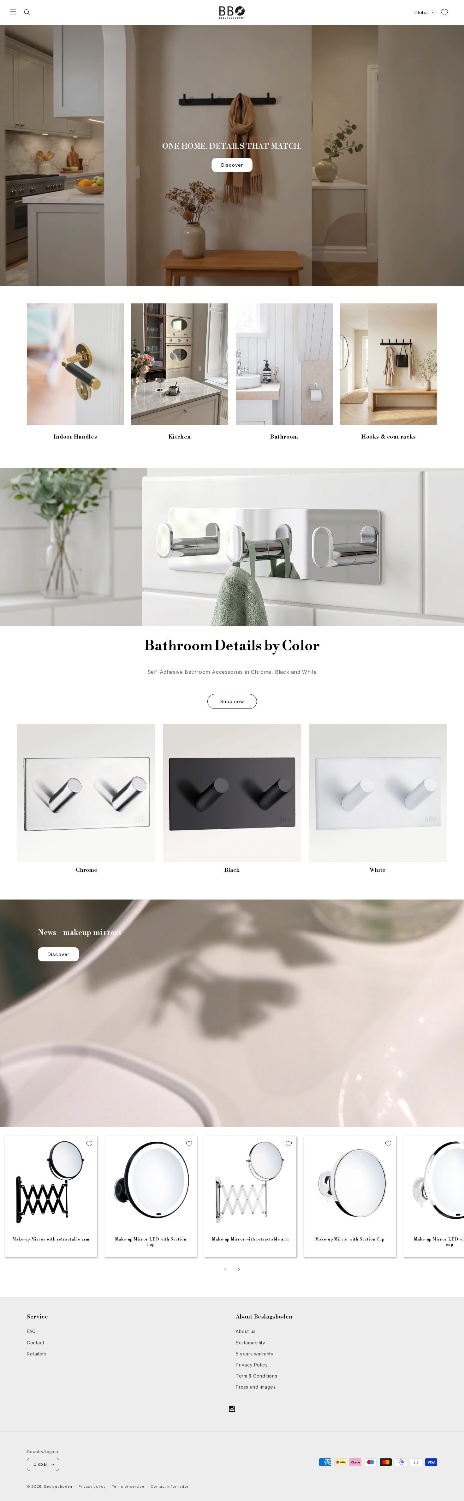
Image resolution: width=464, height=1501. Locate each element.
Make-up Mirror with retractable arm (50, 1239)
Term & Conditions (256, 1375)
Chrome (86, 870)
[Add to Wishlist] (89, 1143)
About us (246, 1331)
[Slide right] (239, 1270)
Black (231, 870)
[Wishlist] (444, 12)
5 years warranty (255, 1353)
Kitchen (180, 436)
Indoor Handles (75, 436)
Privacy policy (92, 1486)
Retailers (36, 1353)
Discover (232, 165)
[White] (378, 793)
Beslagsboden (58, 1486)
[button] (13, 12)
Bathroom (284, 436)
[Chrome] (86, 793)
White (377, 870)
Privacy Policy (252, 1364)
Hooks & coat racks (388, 436)
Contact (35, 1342)
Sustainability (250, 1342)
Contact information (170, 1486)
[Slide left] (225, 1270)
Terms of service (128, 1486)
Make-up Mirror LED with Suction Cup (150, 1242)
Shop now (232, 701)
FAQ (31, 1331)
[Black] (232, 793)
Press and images (256, 1387)
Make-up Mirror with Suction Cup (349, 1239)
